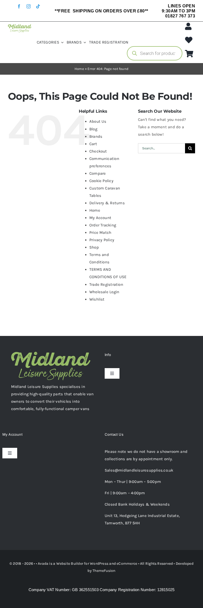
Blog (93, 129)
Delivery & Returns (107, 203)
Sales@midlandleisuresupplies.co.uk (139, 470)
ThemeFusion (104, 570)
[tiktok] (38, 6)
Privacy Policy (101, 240)
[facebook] (19, 6)
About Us (98, 121)
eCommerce (127, 563)
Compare (97, 173)
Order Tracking (102, 225)
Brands (95, 136)
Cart (93, 143)
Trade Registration (106, 284)
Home (79, 69)
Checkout (98, 151)
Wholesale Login (104, 291)
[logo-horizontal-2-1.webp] (19, 26)
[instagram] (28, 6)
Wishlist (97, 299)
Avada (43, 563)
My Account (100, 217)
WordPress (99, 563)
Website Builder (69, 563)
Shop (94, 247)
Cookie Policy (101, 180)
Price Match (100, 232)
